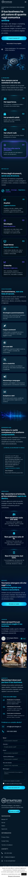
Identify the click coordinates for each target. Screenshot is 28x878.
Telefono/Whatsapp (9, 756)
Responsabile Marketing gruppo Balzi (14, 472)
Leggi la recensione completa (12, 468)
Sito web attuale (7, 762)
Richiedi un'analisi (14, 604)
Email (5, 750)
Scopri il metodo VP (14, 38)
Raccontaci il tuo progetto (14, 43)
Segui (24, 638)
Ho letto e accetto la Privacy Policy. (13, 783)
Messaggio (6, 769)
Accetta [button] (24, 874)
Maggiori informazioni (14, 876)
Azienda (5, 744)
